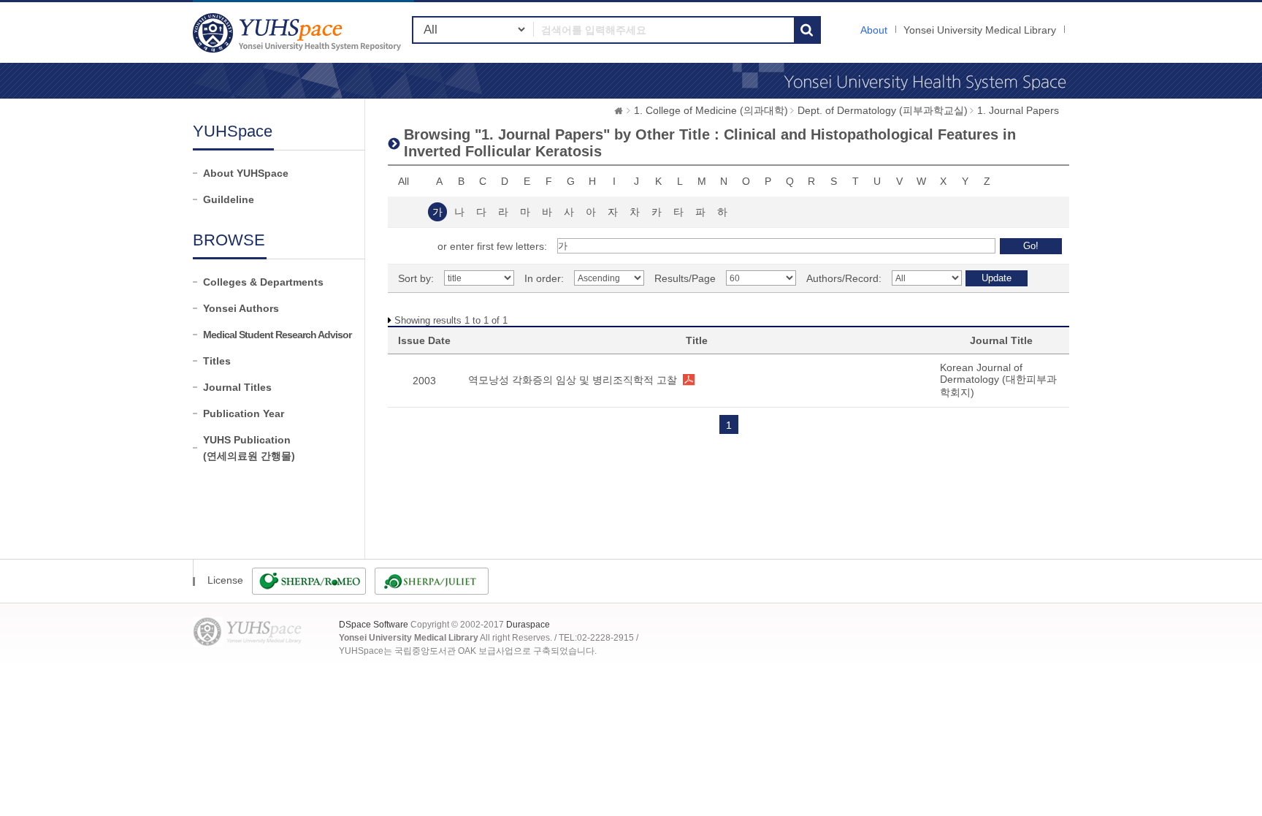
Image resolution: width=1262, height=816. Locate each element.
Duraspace (528, 624)
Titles (217, 361)
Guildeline (228, 199)
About (873, 30)
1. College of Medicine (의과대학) (711, 110)
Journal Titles (237, 387)
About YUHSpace (245, 173)
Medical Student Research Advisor (277, 334)
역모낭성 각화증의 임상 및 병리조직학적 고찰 (572, 380)
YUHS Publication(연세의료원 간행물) (249, 448)
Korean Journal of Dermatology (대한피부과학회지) (998, 380)
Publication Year (243, 413)
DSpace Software (373, 624)
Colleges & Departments (263, 282)
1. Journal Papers (1018, 110)
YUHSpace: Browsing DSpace (299, 32)
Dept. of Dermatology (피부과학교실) (883, 110)
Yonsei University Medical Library (979, 30)
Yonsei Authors (241, 308)
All (403, 181)
